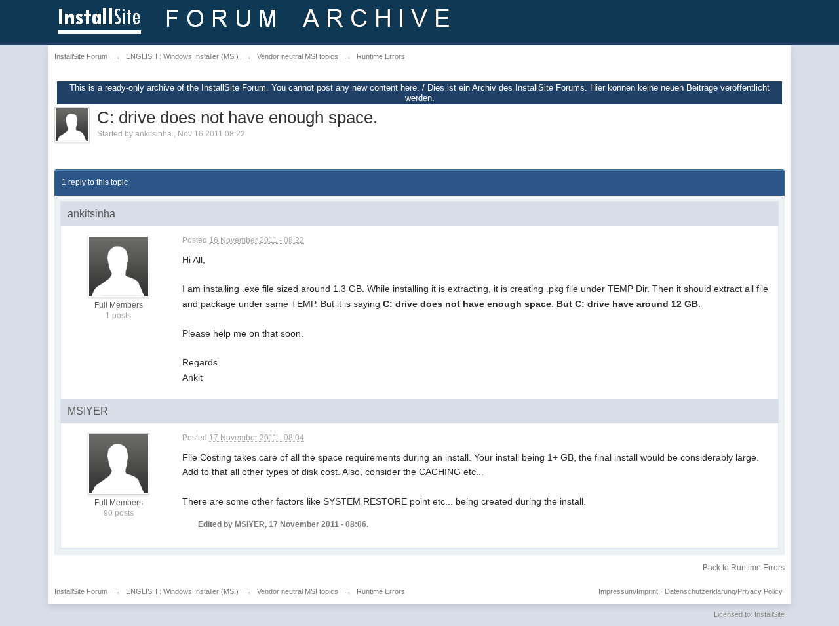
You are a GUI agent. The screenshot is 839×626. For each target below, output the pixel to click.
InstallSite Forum (80, 591)
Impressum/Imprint (628, 591)
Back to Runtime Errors (744, 567)
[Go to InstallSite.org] (256, 20)
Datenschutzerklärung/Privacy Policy (724, 591)
